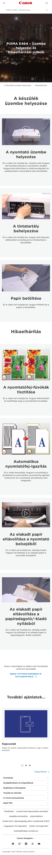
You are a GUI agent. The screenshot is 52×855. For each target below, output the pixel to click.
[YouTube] (39, 844)
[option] (26, 735)
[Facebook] (13, 844)
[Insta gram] (19, 844)
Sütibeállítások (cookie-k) (26, 831)
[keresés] (4, 3)
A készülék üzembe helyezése (17, 85)
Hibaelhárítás (41, 85)
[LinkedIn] (26, 844)
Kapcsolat (9, 743)
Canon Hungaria (25, 838)
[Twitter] (32, 844)
